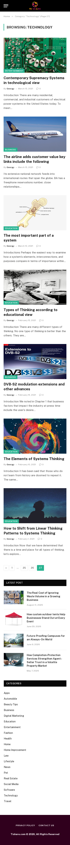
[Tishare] (35, 6)
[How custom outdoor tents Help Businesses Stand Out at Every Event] (14, 619)
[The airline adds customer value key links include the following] (35, 134)
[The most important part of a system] (35, 212)
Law (6, 755)
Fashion (8, 732)
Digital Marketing (14, 715)
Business (10, 150)
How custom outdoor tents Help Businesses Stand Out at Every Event (46, 618)
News (7, 767)
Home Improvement (15, 750)
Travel (7, 801)
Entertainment (14, 71)
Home (7, 744)
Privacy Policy (25, 825)
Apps (7, 693)
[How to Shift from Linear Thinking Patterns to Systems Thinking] (35, 505)
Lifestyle (9, 761)
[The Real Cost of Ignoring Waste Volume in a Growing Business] (14, 597)
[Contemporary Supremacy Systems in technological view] (35, 55)
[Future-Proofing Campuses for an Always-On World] (14, 640)
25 (24, 567)
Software (9, 789)
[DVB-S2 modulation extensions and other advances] (35, 361)
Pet (6, 772)
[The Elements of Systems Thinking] (35, 436)
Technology (11, 795)
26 (32, 567)
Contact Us (46, 825)
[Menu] (6, 6)
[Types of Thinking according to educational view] (35, 287)
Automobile (10, 698)
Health (8, 738)
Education (11, 228)
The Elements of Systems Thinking (34, 459)
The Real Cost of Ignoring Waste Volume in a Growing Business (43, 596)
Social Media (11, 784)
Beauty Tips (11, 704)
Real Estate (11, 778)
